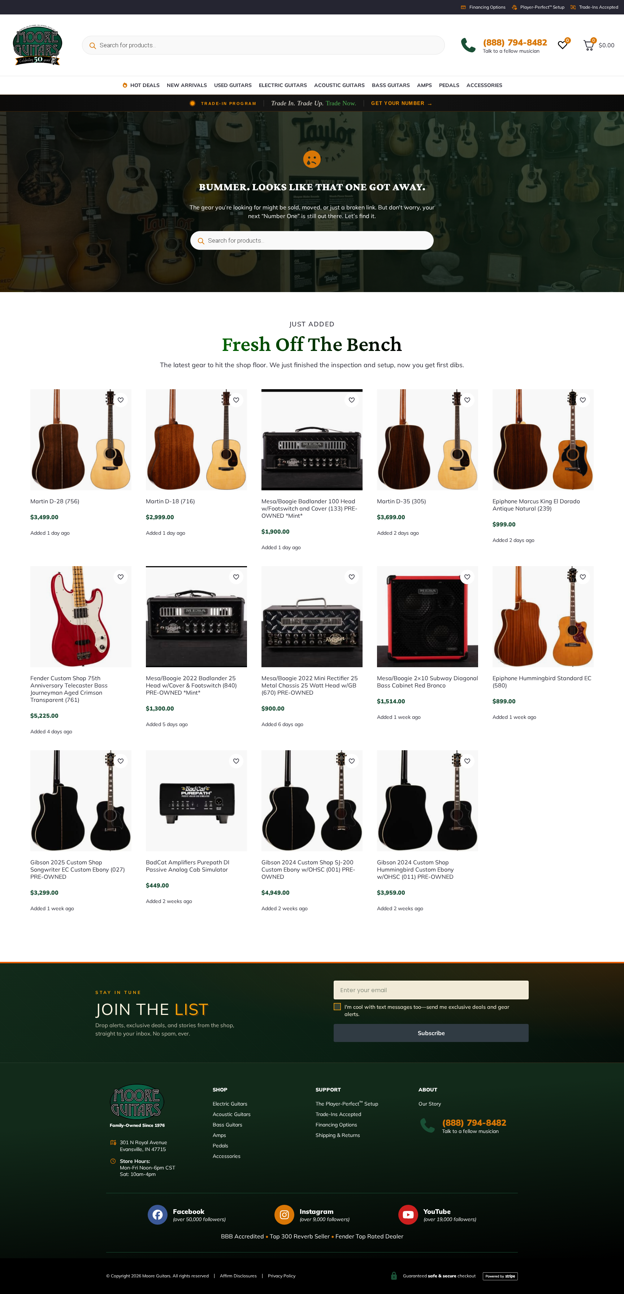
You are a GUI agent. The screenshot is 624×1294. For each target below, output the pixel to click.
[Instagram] (284, 1215)
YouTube (437, 1211)
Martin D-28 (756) (54, 501)
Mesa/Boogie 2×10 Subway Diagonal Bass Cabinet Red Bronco (427, 681)
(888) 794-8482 (515, 42)
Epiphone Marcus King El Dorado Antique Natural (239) (536, 505)
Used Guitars (233, 85)
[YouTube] (408, 1215)
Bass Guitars (391, 85)
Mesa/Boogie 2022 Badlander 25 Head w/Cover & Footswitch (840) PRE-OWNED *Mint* (191, 685)
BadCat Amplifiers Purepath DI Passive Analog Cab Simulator (187, 866)
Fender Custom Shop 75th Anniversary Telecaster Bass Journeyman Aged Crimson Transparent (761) (69, 688)
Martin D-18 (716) (170, 501)
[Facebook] (158, 1215)
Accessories (484, 85)
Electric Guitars (283, 85)
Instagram (317, 1211)
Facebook (188, 1211)
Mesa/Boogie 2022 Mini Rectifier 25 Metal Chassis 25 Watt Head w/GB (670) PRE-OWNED (309, 685)
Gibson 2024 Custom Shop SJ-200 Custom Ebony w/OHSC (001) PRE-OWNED (308, 869)
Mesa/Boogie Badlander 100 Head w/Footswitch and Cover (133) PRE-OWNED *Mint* (309, 508)
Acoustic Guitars (339, 85)
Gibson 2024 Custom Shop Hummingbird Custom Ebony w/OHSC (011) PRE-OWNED (415, 869)
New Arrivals (187, 85)
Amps (424, 85)
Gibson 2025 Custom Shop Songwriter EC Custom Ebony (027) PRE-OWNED (77, 869)
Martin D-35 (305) (401, 501)
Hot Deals (145, 85)
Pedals (449, 85)
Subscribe (431, 1033)
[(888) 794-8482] (468, 45)
